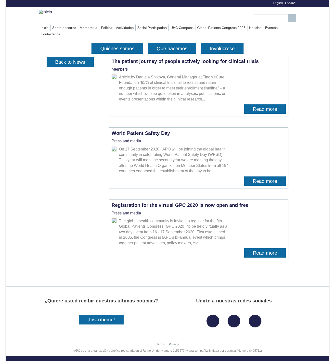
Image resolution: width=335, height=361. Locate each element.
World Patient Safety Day (141, 133)
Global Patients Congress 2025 (221, 28)
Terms (160, 344)
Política (106, 28)
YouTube (256, 319)
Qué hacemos (172, 48)
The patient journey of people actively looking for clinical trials (185, 61)
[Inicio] (66, 12)
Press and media (126, 141)
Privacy (174, 344)
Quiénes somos (117, 48)
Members (120, 69)
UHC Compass (181, 28)
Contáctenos (50, 34)
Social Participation (152, 28)
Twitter (235, 319)
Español (290, 3)
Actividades (125, 28)
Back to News (70, 62)
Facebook (214, 319)
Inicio (44, 28)
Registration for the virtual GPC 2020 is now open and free (180, 205)
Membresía (88, 28)
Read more (269, 110)
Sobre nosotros (64, 28)
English (278, 3)
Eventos (271, 28)
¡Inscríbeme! (101, 319)
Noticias (255, 28)
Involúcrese (222, 48)
